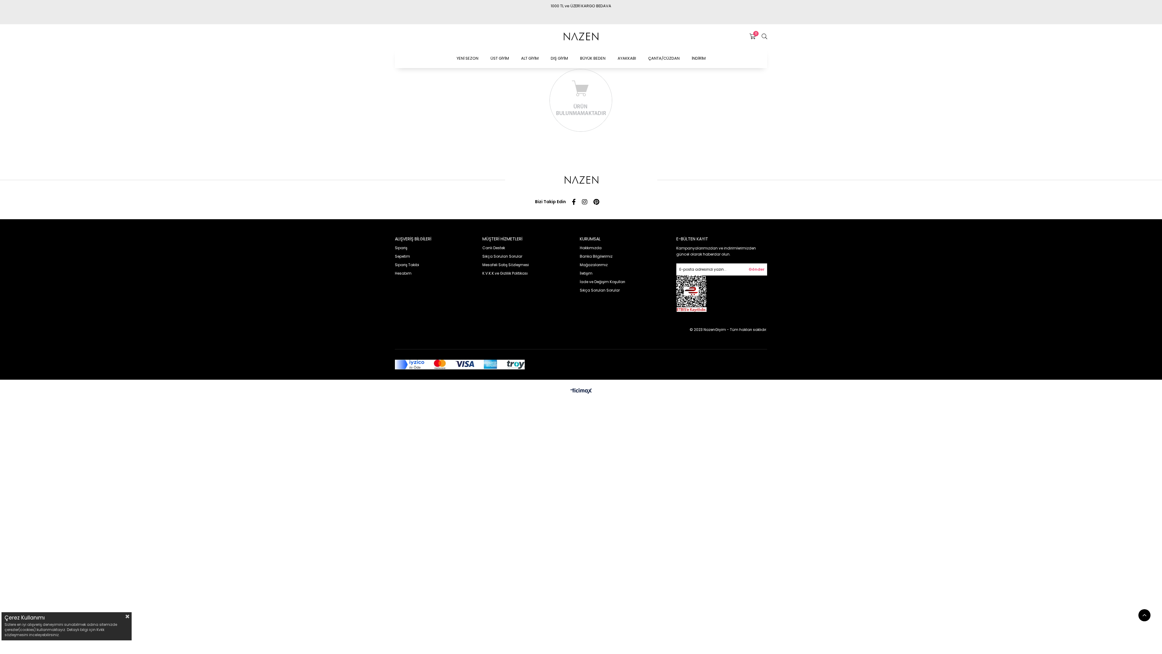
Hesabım (403, 273)
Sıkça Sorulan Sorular (502, 256)
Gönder (757, 269)
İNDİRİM (699, 58)
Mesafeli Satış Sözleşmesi (505, 264)
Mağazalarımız (594, 264)
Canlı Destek (493, 247)
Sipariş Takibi (407, 264)
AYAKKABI (627, 58)
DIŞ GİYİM (559, 58)
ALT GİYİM (530, 58)
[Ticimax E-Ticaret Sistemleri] (581, 391)
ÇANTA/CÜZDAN (664, 58)
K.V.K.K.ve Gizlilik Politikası (505, 273)
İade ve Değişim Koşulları (602, 281)
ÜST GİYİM (500, 58)
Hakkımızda (591, 247)
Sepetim (402, 256)
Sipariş (401, 247)
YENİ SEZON (467, 58)
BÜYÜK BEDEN (593, 58)
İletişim (586, 273)
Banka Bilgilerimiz (596, 256)
